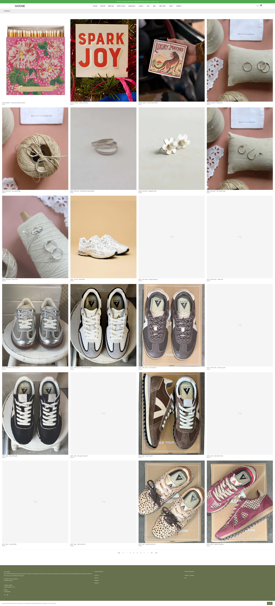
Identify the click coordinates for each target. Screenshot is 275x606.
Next (156, 552)
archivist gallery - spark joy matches (79, 102)
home (170, 6)
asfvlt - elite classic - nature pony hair (216, 367)
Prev (119, 552)
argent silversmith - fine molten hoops (11, 191)
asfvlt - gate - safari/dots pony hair (147, 544)
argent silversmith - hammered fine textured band (82, 191)
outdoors (178, 6)
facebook (96, 582)
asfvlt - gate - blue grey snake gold (78, 455)
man (148, 6)
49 (151, 552)
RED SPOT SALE (131, 6)
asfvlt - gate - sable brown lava (77, 544)
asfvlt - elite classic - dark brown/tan (147, 367)
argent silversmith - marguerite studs (147, 191)
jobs (185, 577)
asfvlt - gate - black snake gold (9, 455)
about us (96, 577)
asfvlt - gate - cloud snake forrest (215, 455)
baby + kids (162, 6)
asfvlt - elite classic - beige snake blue (148, 279)
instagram (96, 580)
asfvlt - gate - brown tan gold (146, 455)
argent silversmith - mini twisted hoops (216, 191)
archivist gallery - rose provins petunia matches (13, 102)
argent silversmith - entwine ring (214, 102)
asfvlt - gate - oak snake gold (9, 544)
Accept (269, 603)
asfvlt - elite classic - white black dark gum (80, 367)
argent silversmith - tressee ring (10, 279)
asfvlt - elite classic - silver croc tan (11, 367)
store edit (102, 6)
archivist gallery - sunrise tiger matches (148, 102)
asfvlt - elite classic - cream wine (215, 279)
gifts (154, 6)
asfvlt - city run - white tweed (77, 279)
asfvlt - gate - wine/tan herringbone (215, 544)
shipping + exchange (189, 575)
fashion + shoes (121, 6)
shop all (95, 6)
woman (141, 6)
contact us (96, 575)
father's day (111, 6)
